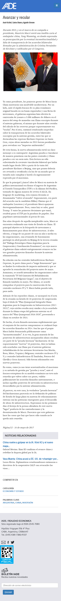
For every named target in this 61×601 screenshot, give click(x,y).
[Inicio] (9, 6)
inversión (27, 502)
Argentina (8, 502)
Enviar (8, 592)
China (18, 502)
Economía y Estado (13, 491)
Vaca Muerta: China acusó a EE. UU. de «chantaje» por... (30, 458)
